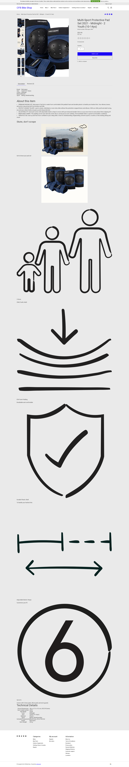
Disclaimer (68, 743)
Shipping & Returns (70, 749)
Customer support (70, 751)
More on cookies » (105, 1)
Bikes (34, 739)
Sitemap (68, 753)
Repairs (90, 7)
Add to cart (95, 54)
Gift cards (95, 7)
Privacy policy (69, 745)
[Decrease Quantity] (79, 49)
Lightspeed (38, 764)
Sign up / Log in (108, 3)
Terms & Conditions (70, 741)
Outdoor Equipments (38, 743)
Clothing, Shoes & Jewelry (39, 745)
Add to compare (83, 61)
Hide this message (95, 1)
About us (68, 739)
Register (51, 739)
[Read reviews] (82, 38)
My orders (51, 741)
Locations (68, 755)
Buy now (94, 58)
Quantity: (79, 45)
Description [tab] (21, 83)
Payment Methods (70, 747)
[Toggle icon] (108, 7)
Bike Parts (35, 741)
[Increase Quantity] (82, 49)
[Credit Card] (110, 764)
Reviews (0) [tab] (30, 83)
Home (41, 7)
